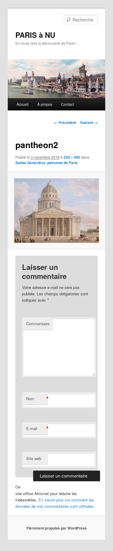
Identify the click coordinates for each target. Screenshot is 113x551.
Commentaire (37, 323)
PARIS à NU (35, 35)
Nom (36, 399)
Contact (67, 104)
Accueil (23, 104)
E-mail (36, 428)
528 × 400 (72, 157)
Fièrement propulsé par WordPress (57, 528)
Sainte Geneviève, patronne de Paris (46, 162)
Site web (33, 458)
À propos (44, 104)
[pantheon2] (56, 210)
